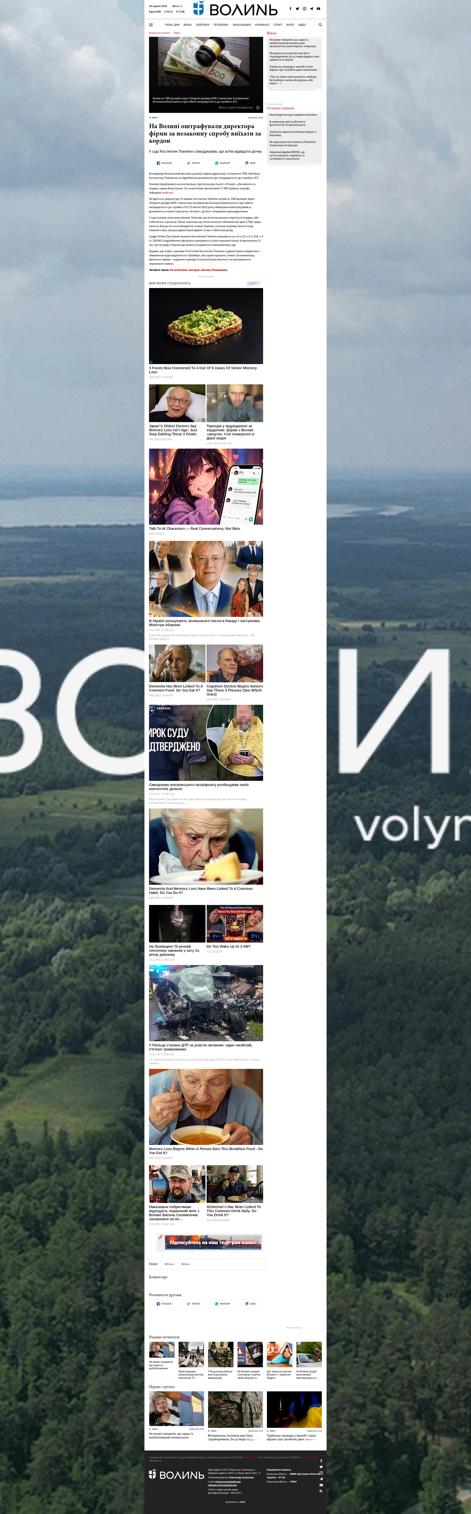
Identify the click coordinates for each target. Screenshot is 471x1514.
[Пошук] (320, 24)
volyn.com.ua (250, 1457)
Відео (302, 25)
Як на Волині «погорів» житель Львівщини (198, 270)
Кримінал (262, 25)
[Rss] (321, 1491)
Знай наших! (242, 25)
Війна (188, 25)
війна (186, 1264)
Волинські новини (159, 33)
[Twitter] (297, 9)
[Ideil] (235, 1502)
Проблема (221, 25)
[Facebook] (290, 9)
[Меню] (151, 25)
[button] (177, 6)
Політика (202, 25)
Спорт (278, 25)
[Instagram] (304, 9)
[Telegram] (311, 9)
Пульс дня (172, 25)
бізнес (170, 1264)
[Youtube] (318, 9)
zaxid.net (167, 192)
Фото (290, 25)
